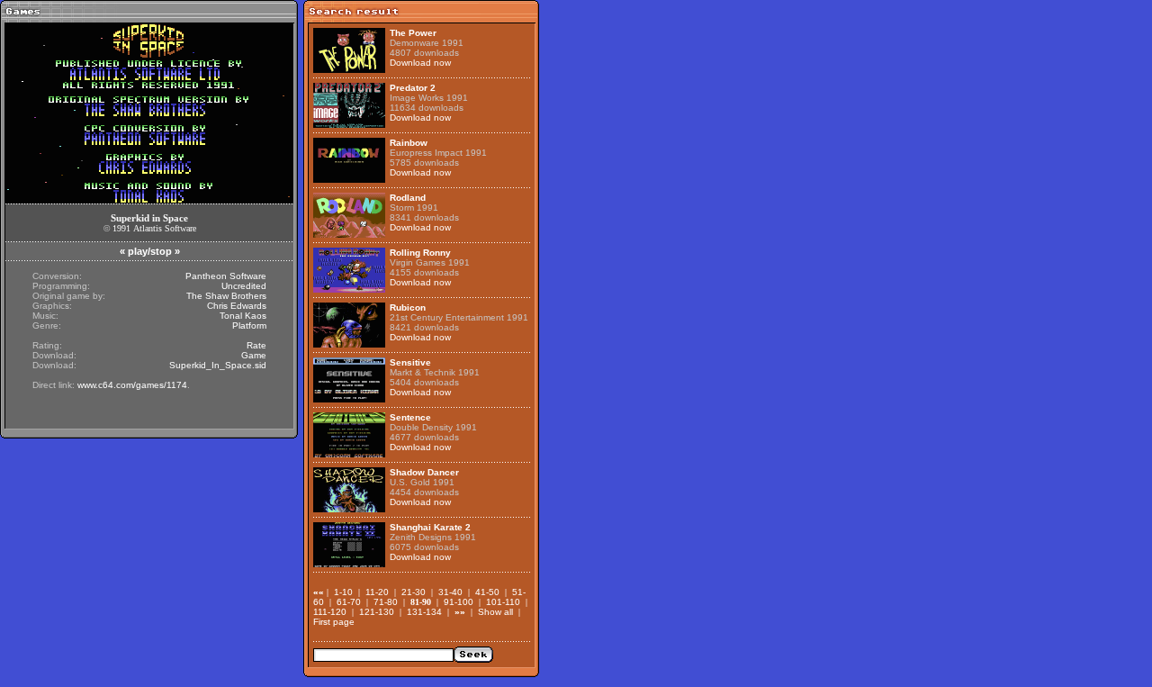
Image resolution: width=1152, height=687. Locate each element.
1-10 (343, 592)
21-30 (413, 592)
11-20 (377, 592)
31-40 (450, 592)
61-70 (349, 602)
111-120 (329, 612)
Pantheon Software (225, 276)
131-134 (424, 612)
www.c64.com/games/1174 (132, 385)
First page (334, 622)
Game (253, 355)
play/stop (150, 251)
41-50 (487, 592)
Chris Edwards (236, 306)
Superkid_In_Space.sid (217, 365)
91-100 (458, 602)
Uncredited (243, 286)
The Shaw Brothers (226, 296)
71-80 (386, 602)
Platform (249, 325)
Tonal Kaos (243, 316)
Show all (495, 612)
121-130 (376, 612)
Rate (256, 345)
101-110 (503, 602)
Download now (420, 63)
